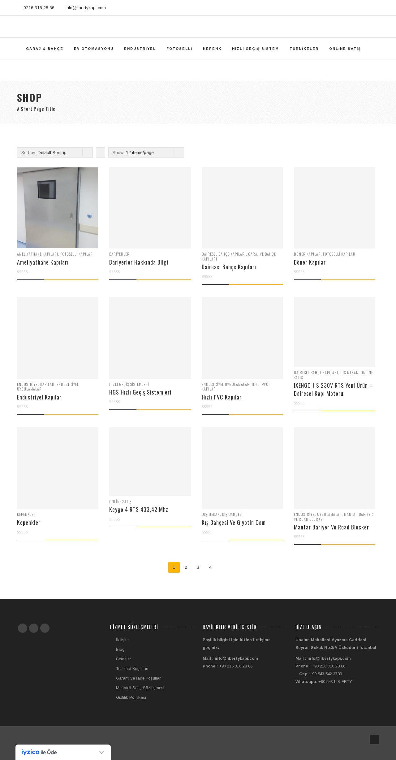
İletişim (122, 639)
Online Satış (345, 48)
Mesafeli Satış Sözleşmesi (140, 687)
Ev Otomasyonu (94, 48)
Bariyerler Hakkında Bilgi (138, 262)
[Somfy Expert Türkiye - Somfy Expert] (198, 26)
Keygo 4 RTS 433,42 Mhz (138, 509)
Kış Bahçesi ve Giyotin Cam (234, 522)
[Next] (222, 567)
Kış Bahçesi (232, 514)
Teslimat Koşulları (132, 668)
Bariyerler (119, 254)
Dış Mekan (349, 372)
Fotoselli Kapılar (76, 254)
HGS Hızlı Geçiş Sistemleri (140, 392)
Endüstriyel (140, 48)
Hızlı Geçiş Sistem (255, 48)
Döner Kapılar (307, 254)
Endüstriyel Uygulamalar (226, 384)
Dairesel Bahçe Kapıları (224, 254)
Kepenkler (26, 514)
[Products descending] (99, 152)
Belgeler (123, 659)
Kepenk (212, 48)
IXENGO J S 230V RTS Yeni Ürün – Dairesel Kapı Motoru (333, 389)
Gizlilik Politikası (131, 697)
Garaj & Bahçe (44, 48)
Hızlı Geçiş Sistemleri (129, 384)
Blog (120, 649)
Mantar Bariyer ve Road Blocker (331, 527)
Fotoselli (179, 48)
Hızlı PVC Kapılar (222, 397)
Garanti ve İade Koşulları (138, 678)
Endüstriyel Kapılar (35, 384)
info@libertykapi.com (86, 7)
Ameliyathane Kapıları (37, 254)
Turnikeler (304, 48)
